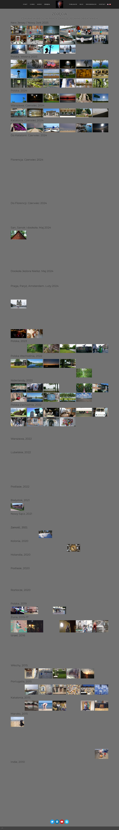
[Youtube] (62, 822)
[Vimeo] (67, 822)
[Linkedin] (57, 822)
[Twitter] (52, 822)
